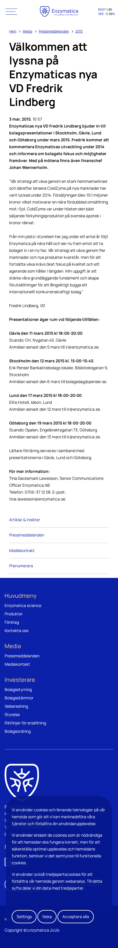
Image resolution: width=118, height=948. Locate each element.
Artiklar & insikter (24, 519)
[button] (11, 11)
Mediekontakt (22, 550)
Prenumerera (21, 565)
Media (27, 31)
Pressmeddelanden (54, 31)
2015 (79, 31)
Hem (12, 31)
